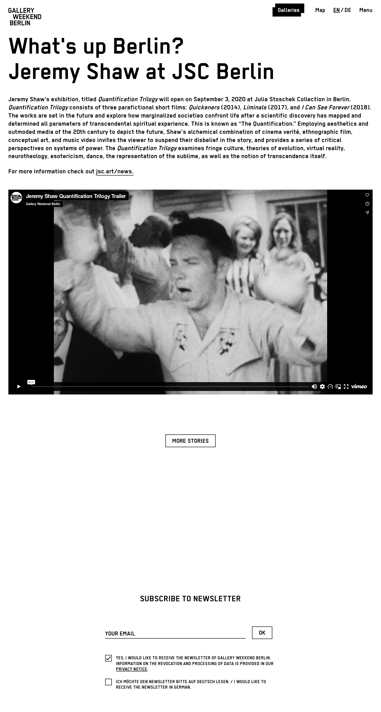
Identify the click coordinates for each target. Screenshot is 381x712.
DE (348, 10)
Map (320, 10)
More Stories (190, 441)
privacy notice (131, 669)
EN (336, 10)
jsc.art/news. (115, 171)
